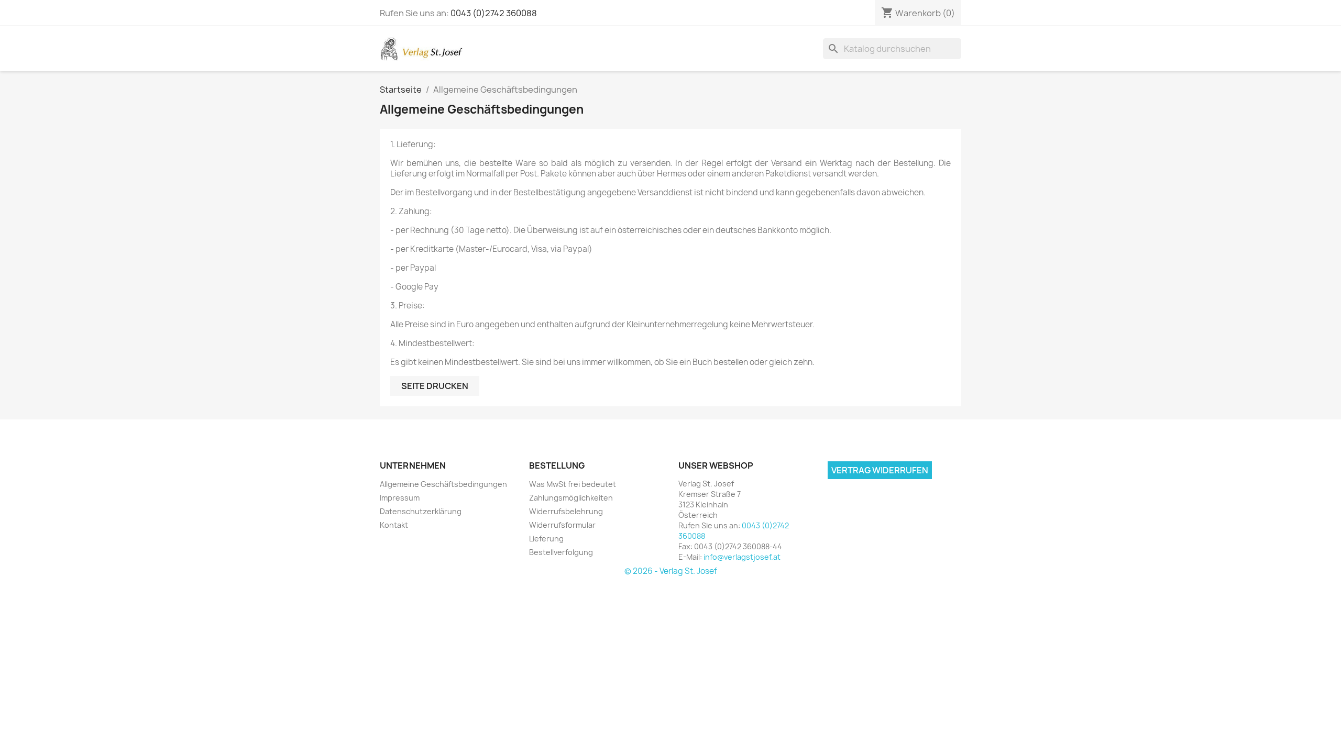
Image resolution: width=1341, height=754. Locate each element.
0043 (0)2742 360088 (493, 13)
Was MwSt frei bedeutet (572, 484)
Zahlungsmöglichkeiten (571, 498)
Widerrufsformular (562, 525)
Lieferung (546, 539)
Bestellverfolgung (561, 552)
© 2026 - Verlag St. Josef (670, 571)
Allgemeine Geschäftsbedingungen (443, 484)
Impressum (400, 498)
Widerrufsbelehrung (566, 511)
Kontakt (394, 525)
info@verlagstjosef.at (742, 557)
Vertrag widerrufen (879, 470)
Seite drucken (434, 386)
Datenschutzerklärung (420, 511)
